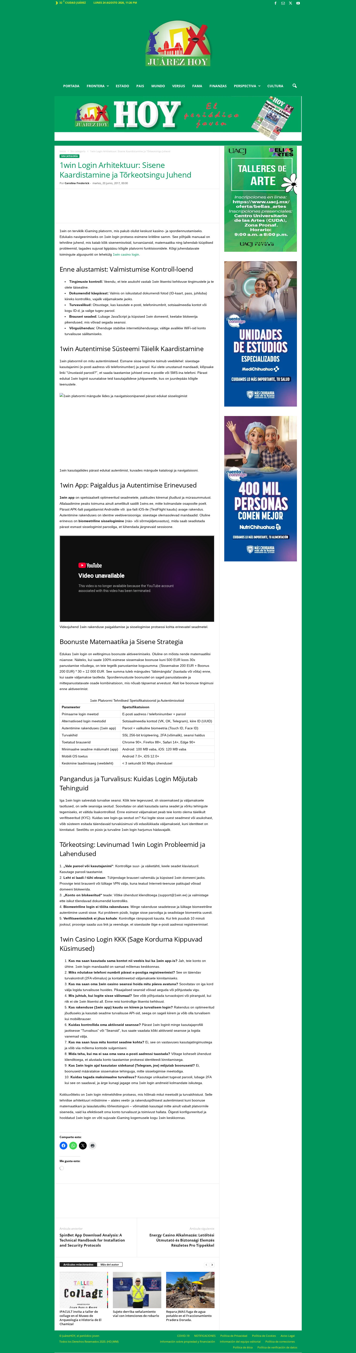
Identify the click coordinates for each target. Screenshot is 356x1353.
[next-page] (212, 1264)
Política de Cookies (264, 1335)
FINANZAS (218, 86)
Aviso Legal (288, 1335)
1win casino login (126, 254)
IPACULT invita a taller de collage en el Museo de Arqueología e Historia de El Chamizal (80, 1317)
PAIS (140, 86)
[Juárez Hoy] (178, 43)
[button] (294, 86)
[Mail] (283, 3)
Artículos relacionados (78, 1264)
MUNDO (158, 86)
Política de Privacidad (233, 1335)
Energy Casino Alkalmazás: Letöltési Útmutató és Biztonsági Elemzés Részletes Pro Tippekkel (181, 1240)
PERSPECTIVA (245, 86)
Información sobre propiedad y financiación (187, 1341)
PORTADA (71, 86)
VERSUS (178, 86)
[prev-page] (206, 1264)
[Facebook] (276, 3)
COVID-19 (183, 1335)
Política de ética (243, 1347)
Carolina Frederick (77, 183)
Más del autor (110, 1264)
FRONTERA (96, 86)
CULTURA (275, 86)
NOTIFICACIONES (205, 1335)
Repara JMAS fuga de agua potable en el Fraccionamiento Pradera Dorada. (189, 1315)
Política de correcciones (280, 1341)
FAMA (197, 86)
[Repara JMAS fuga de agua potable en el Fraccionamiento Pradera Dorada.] (190, 1290)
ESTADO (122, 86)
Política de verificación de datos (277, 1347)
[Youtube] (298, 3)
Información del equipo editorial (240, 1341)
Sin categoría (77, 151)
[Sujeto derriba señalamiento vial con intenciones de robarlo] (137, 1290)
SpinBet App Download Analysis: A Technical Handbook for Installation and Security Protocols (92, 1240)
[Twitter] (291, 3)
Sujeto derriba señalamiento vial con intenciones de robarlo (136, 1313)
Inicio (63, 151)
